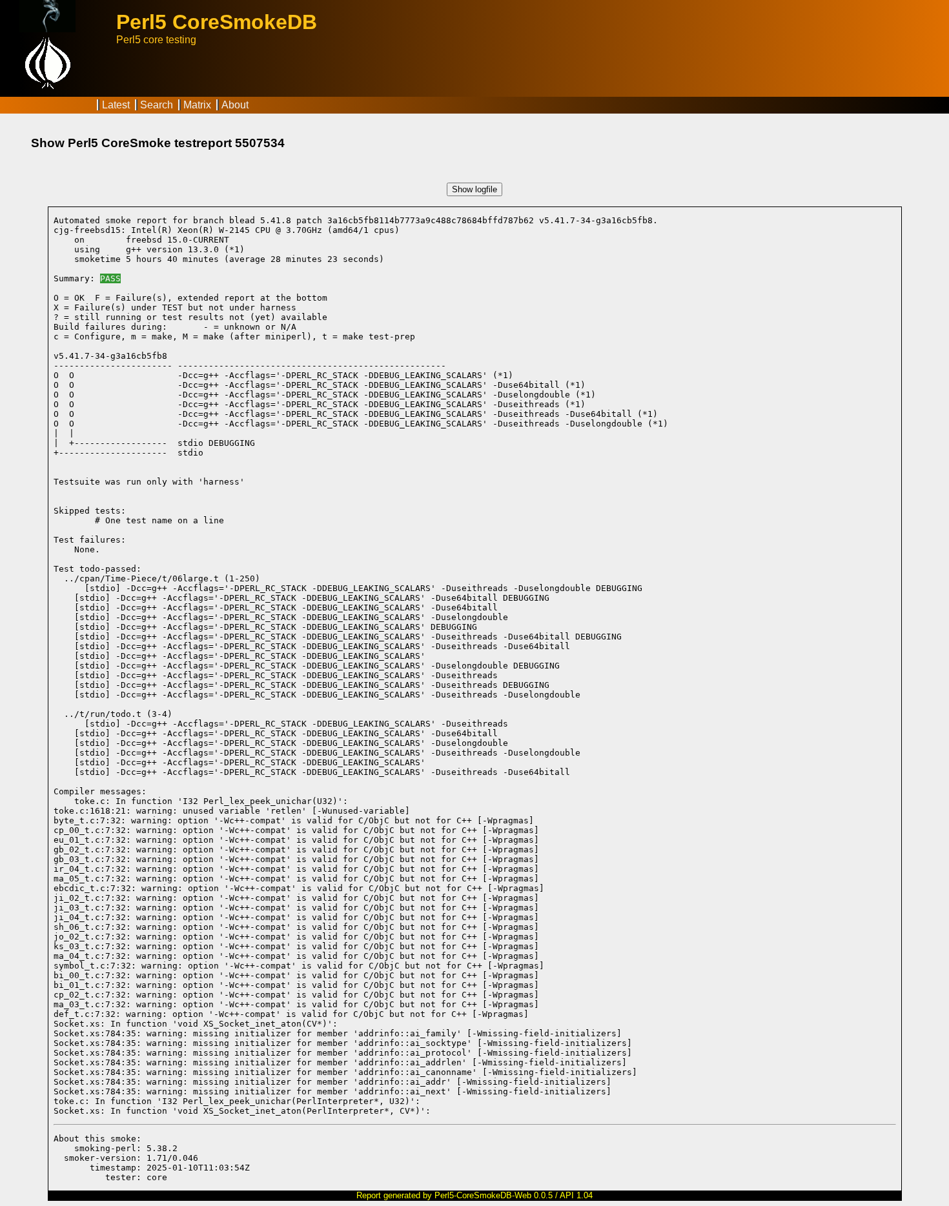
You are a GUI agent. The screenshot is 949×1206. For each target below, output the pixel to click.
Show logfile (474, 189)
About (235, 104)
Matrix (197, 104)
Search (156, 104)
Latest (116, 104)
